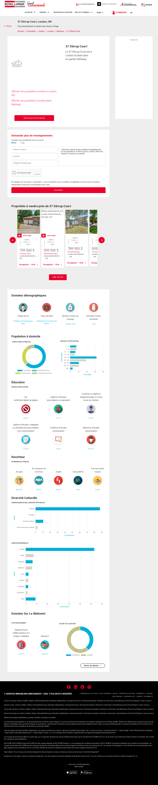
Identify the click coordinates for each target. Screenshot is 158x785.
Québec (25, 701)
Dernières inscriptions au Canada (45, 717)
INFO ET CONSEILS (82, 12)
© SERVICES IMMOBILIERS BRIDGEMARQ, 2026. (26, 694)
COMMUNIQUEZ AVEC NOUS (89, 693)
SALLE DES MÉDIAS (105, 693)
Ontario (19, 701)
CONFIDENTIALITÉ (129, 696)
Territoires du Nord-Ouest (105, 701)
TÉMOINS (139, 696)
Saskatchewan (61, 701)
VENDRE (43, 12)
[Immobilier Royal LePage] (24, 4)
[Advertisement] (133, 79)
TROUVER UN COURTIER (62, 12)
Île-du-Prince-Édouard (132, 701)
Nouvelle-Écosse (119, 701)
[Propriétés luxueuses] (107, 4)
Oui (22, 143)
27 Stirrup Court (25, 254)
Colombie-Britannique (42, 701)
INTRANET (149, 693)
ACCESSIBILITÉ (148, 696)
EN (131, 13)
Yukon (142, 701)
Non (14, 143)
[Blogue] (146, 5)
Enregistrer (24, 264)
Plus (99, 12)
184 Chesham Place (51, 254)
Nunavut (148, 701)
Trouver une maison (10, 701)
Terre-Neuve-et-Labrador (88, 701)
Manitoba (53, 701)
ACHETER (28, 12)
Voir (33, 264)
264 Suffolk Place (74, 252)
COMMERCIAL (140, 693)
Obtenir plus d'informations (34, 118)
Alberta (31, 701)
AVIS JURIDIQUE (117, 696)
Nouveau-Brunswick (73, 701)
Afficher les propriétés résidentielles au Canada (18, 717)
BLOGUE (115, 693)
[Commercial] (128, 5)
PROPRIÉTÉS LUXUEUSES (127, 693)
